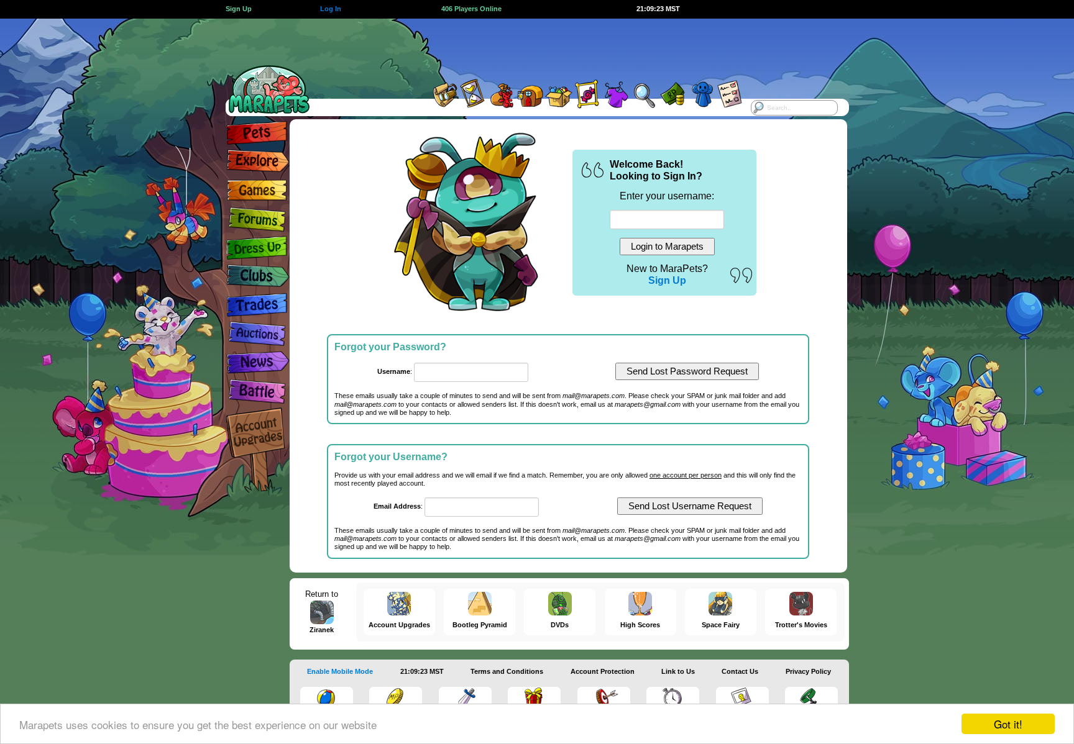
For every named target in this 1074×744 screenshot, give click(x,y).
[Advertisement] (526, 47)
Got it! (1008, 724)
